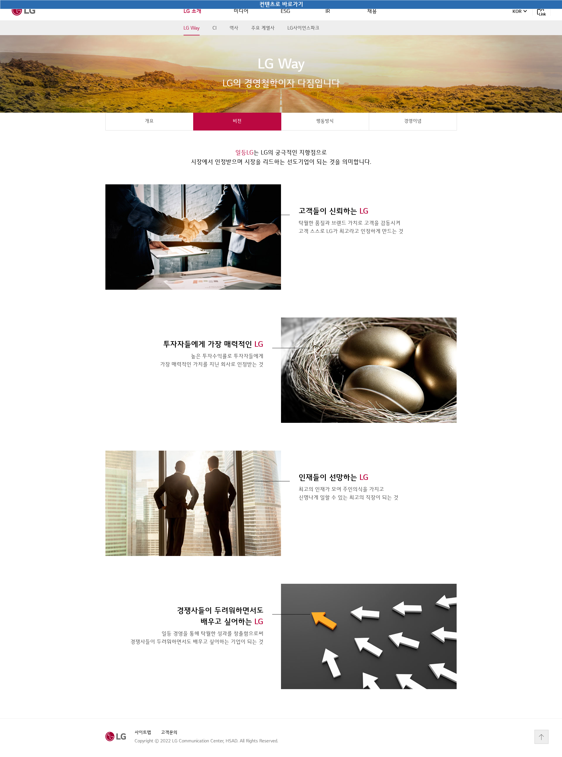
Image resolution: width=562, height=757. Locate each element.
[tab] (149, 122)
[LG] (23, 10)
